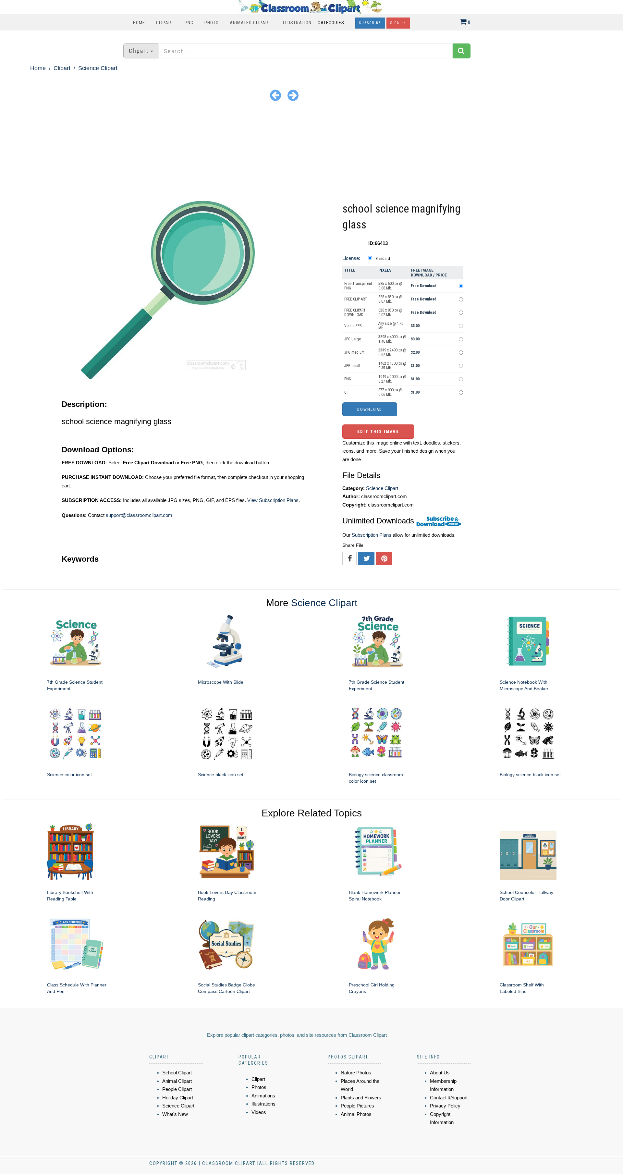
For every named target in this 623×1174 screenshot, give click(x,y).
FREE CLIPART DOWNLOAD (355, 312)
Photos (258, 1087)
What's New (175, 1114)
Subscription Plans (371, 535)
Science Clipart (97, 68)
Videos (258, 1112)
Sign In (398, 23)
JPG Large (352, 339)
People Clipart (177, 1089)
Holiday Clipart (177, 1097)
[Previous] (275, 95)
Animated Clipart (250, 22)
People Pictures (357, 1105)
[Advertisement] (311, 152)
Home (139, 22)
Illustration (297, 22)
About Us (440, 1072)
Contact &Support (449, 1097)
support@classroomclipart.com (139, 515)
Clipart (165, 22)
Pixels (385, 270)
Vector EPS (352, 326)
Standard (382, 258)
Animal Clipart (177, 1081)
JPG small (352, 365)
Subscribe (370, 23)
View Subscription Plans (273, 500)
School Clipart (177, 1072)
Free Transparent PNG (358, 285)
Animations (263, 1095)
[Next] (293, 95)
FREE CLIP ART (355, 299)
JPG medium (354, 352)
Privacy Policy (445, 1105)
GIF (346, 392)
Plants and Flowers (361, 1097)
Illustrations (263, 1104)
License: (351, 258)
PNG (189, 22)
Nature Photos (356, 1072)
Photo (211, 22)
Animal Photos (356, 1114)
